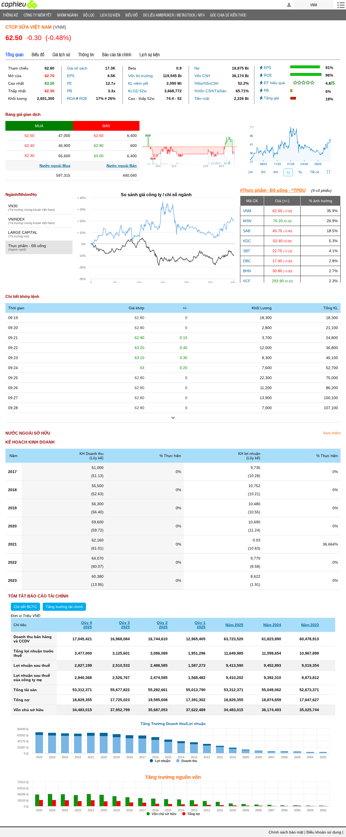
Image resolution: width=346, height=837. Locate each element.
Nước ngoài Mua (54, 165)
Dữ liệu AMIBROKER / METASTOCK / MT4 (174, 14)
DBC (247, 261)
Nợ (196, 68)
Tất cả (314, 172)
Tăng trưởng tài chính (64, 607)
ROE (83, 98)
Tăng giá (271, 98)
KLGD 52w (137, 91)
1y (288, 172)
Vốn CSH (202, 76)
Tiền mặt (201, 98)
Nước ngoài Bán (122, 165)
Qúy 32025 (124, 625)
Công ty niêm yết (38, 14)
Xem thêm (332, 433)
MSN (247, 221)
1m (250, 172)
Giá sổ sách (77, 68)
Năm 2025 (234, 625)
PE (69, 83)
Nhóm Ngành (67, 14)
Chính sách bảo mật (286, 832)
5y (300, 172)
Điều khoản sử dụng (324, 832)
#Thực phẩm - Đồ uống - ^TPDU (273, 190)
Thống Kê (10, 14)
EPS (70, 76)
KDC (247, 241)
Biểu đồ (131, 14)
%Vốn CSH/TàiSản (210, 91)
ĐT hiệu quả (274, 83)
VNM (247, 211)
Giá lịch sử (61, 54)
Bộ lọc (89, 14)
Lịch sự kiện (149, 54)
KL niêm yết (138, 83)
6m (276, 172)
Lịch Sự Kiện (110, 14)
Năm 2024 (272, 625)
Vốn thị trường (140, 76)
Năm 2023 (310, 625)
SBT (246, 251)
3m (263, 172)
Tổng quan (14, 54)
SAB (246, 231)
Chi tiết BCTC (25, 607)
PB (69, 91)
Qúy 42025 (86, 625)
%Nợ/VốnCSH (206, 83)
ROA (71, 98)
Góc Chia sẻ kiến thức (228, 14)
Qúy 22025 (162, 625)
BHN (247, 271)
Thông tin (86, 54)
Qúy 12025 (200, 625)
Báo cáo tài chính (116, 54)
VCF (247, 281)
